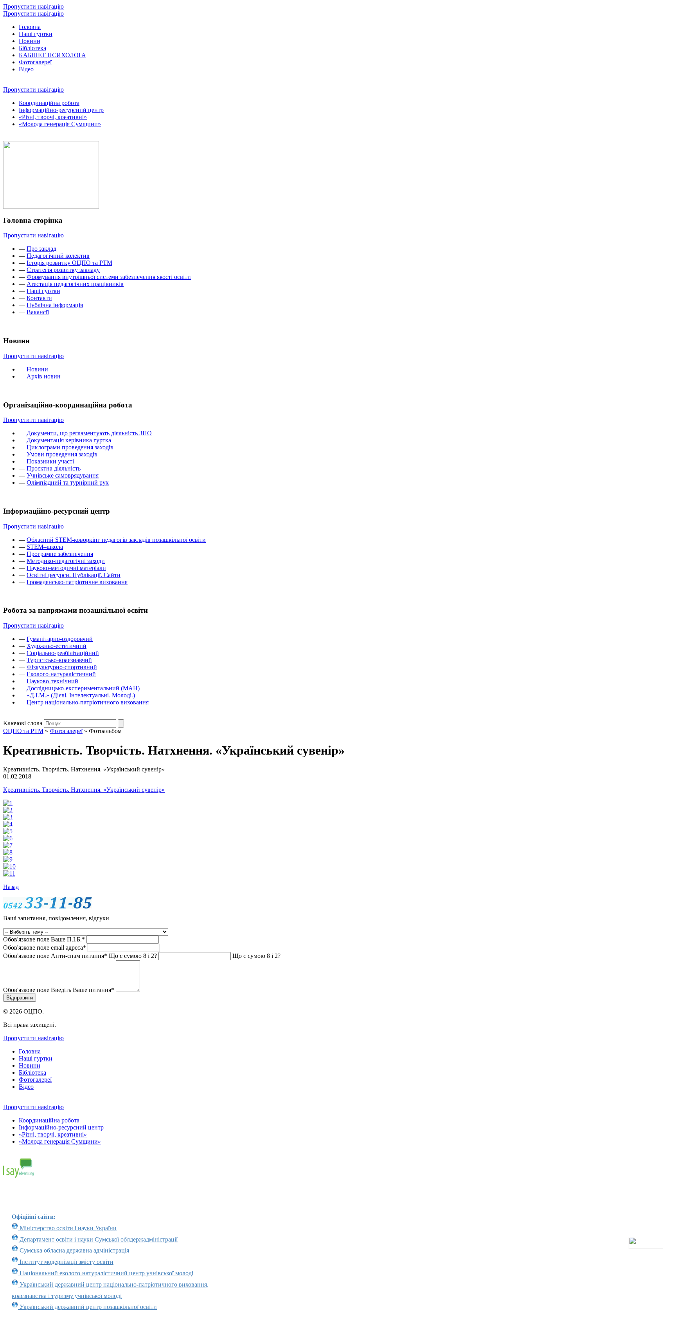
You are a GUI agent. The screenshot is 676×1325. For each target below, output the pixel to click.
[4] (8, 824)
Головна (30, 27)
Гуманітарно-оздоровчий (60, 638)
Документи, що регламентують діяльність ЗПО (89, 433)
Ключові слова (22, 723)
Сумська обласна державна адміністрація (73, 1250)
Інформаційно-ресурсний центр (61, 110)
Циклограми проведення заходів (70, 447)
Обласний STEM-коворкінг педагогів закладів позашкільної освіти (116, 539)
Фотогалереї (35, 62)
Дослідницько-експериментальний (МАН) (83, 688)
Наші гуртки (35, 34)
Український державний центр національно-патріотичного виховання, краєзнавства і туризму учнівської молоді (110, 1290)
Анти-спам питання (80, 955)
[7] (8, 845)
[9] (8, 859)
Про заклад (41, 248)
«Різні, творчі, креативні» (53, 117)
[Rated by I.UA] (646, 1247)
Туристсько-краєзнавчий (59, 660)
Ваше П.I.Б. (44, 939)
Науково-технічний (52, 681)
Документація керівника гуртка (69, 440)
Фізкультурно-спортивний (62, 667)
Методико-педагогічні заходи (66, 561)
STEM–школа (45, 546)
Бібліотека (32, 48)
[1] (8, 803)
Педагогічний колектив (58, 255)
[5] (8, 831)
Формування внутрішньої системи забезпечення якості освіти (109, 276)
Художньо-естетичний (56, 646)
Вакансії (38, 312)
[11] (9, 873)
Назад (11, 886)
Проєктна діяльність (54, 468)
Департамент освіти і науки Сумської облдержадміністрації (98, 1239)
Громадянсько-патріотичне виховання (77, 582)
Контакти (39, 298)
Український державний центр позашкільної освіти (87, 1306)
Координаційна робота (49, 103)
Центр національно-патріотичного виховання (88, 702)
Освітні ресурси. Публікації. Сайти (73, 575)
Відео (26, 69)
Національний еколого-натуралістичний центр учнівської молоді (105, 1273)
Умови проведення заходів (62, 454)
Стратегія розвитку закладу (63, 269)
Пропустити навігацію (33, 6)
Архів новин (44, 376)
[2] (8, 810)
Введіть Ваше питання (58, 990)
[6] (8, 838)
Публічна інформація (55, 305)
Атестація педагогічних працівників (75, 284)
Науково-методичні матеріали (66, 568)
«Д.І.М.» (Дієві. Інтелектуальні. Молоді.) (81, 695)
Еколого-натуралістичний (61, 674)
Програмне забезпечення (60, 553)
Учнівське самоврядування (63, 475)
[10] (9, 866)
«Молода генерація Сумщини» (60, 124)
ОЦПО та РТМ (23, 731)
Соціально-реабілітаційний (63, 653)
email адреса (44, 947)
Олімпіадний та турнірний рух (68, 482)
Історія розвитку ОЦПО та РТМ (69, 262)
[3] (8, 817)
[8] (8, 852)
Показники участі (50, 461)
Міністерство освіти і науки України (67, 1228)
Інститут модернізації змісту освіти (65, 1261)
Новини (29, 41)
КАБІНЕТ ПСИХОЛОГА (52, 55)
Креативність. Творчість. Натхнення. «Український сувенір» (84, 789)
